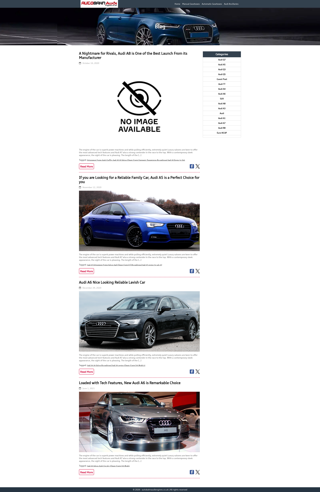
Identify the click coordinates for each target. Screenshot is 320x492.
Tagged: (83, 160)
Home (177, 4)
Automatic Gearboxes (212, 4)
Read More (86, 166)
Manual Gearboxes (191, 4)
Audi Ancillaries (231, 4)
